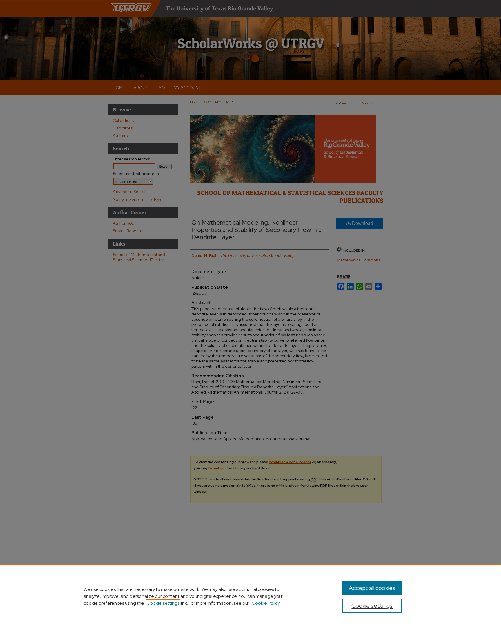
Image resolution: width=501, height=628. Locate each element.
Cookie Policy (266, 603)
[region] (250, 596)
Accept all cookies (372, 588)
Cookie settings (162, 603)
